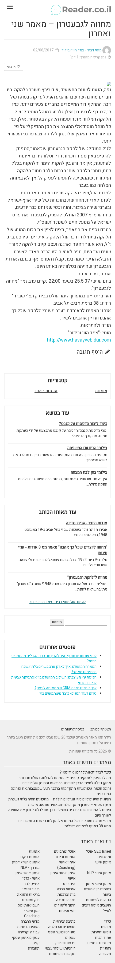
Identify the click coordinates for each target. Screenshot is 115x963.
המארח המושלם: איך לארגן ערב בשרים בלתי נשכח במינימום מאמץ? (59, 669)
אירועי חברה (66, 889)
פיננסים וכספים (99, 943)
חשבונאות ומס (29, 905)
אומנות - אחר (45, 391)
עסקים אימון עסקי (26, 937)
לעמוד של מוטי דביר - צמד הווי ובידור (57, 602)
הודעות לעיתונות (98, 900)
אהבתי (11, 66)
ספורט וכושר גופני (61, 932)
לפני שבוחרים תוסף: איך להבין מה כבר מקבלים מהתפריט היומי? (54, 658)
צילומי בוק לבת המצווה (89, 472)
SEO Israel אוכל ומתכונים (98, 854)
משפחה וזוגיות (28, 927)
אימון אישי (103, 862)
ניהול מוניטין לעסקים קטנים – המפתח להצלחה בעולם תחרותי (65, 778)
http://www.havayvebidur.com (79, 340)
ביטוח (107, 894)
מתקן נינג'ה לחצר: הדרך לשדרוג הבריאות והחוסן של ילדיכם (66, 783)
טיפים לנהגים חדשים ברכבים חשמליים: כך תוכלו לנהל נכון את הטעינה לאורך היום (59, 812)
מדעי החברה (30, 921)
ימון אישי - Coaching (32, 913)
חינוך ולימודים (64, 905)
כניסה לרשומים (72, 729)
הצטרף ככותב (100, 729)
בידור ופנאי (31, 889)
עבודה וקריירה (29, 932)
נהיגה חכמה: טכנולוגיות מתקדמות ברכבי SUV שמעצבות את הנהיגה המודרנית (61, 791)
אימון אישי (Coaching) (66, 864)
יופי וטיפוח (67, 910)
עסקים (70, 937)
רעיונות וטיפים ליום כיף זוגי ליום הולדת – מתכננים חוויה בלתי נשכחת (59, 799)
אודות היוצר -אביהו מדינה (86, 523)
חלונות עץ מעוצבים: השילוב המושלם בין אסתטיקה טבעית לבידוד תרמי (54, 680)
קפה (36, 943)
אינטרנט (69, 884)
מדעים (106, 927)
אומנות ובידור (65, 857)
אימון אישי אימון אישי (62, 875)
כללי (107, 921)
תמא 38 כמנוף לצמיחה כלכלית (87, 826)
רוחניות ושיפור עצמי (60, 948)
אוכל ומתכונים (64, 851)
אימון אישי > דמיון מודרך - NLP (26, 864)
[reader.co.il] (57, 6)
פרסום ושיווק (65, 943)
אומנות (101, 391)
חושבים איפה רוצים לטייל (96, 907)
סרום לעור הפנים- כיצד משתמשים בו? (68, 693)
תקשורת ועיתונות (62, 954)
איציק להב (32, 884)
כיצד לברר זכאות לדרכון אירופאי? (85, 772)
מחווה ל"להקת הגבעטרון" (87, 577)
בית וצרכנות (66, 894)
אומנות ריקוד (30, 857)
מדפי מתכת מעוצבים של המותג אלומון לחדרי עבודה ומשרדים (64, 821)
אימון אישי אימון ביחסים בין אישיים (97, 886)
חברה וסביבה (65, 900)
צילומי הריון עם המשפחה (87, 448)
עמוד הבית (103, 937)
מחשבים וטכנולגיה (61, 927)
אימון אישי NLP (99, 873)
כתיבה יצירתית (64, 921)
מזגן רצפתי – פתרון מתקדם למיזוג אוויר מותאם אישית (69, 804)
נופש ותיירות (101, 932)
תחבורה (34, 948)
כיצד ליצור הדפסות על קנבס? (83, 424)
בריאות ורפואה (28, 894)
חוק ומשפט (31, 900)
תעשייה (105, 954)
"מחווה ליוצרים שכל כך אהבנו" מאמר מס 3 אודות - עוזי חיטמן (62, 550)
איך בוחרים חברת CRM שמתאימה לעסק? (65, 688)
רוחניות (105, 948)
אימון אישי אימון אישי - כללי (27, 875)
